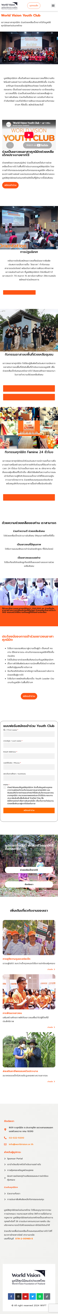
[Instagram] (18, 1296)
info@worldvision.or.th (21, 1144)
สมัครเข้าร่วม (29, 810)
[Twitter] (32, 1296)
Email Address (10, 752)
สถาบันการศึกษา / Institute (14, 774)
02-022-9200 (16, 1137)
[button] (53, 5)
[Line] (40, 1296)
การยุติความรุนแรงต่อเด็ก (16, 959)
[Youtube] (25, 1296)
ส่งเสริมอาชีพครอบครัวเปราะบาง (20, 1071)
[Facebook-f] (11, 1296)
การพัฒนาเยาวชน (12, 1013)
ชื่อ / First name (10, 730)
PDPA (6, 785)
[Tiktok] (47, 1296)
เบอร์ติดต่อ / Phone (12, 763)
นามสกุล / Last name (12, 741)
